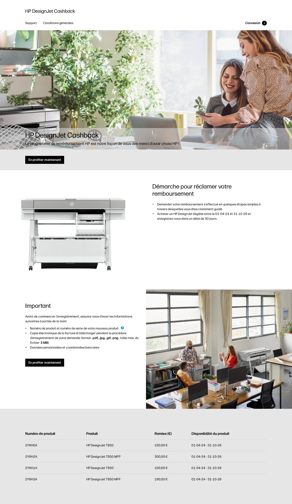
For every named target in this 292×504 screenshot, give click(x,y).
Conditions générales (58, 23)
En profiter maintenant (44, 160)
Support (31, 23)
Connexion (252, 23)
